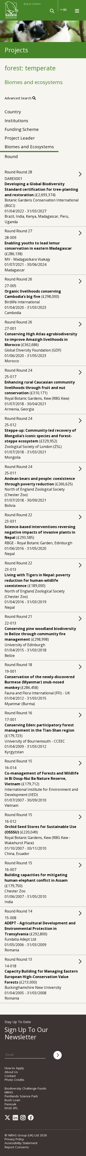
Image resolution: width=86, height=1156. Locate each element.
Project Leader (20, 138)
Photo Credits (14, 1080)
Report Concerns (17, 1147)
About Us (11, 1072)
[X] (8, 1118)
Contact (10, 1076)
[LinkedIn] (16, 1118)
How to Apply (14, 1068)
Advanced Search (18, 98)
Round (11, 156)
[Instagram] (23, 1118)
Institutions (16, 120)
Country (13, 111)
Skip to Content (32, 3)
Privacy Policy (14, 1139)
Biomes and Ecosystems (29, 146)
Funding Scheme (22, 129)
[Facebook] (31, 1118)
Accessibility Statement (21, 1143)
